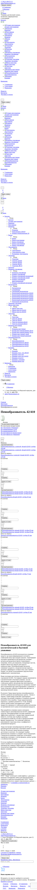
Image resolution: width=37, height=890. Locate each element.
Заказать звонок (6, 5)
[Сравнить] (2, 440)
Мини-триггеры (6, 810)
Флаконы (4, 796)
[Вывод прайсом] (5, 436)
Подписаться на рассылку (9, 841)
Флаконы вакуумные (7, 813)
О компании (9, 84)
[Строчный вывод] (3, 436)
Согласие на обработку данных (11, 852)
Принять (3, 786)
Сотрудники (9, 86)
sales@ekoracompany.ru (8, 3)
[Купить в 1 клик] (2, 438)
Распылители (5, 806)
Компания (4, 818)
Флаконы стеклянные (8, 805)
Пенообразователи (7, 815)
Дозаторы (4, 801)
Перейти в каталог (7, 881)
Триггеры (4, 811)
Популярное (5, 794)
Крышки (3, 817)
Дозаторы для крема (7, 808)
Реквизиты (8, 88)
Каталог (3, 788)
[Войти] (1, 205)
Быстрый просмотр (7, 444)
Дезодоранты (5, 800)
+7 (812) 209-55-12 (7, 1)
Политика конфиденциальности (11, 854)
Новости (3, 830)
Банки (3, 798)
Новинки (4, 793)
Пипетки (4, 803)
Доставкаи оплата (4, 828)
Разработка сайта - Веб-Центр (10, 860)
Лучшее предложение (8, 791)
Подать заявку (6, 102)
